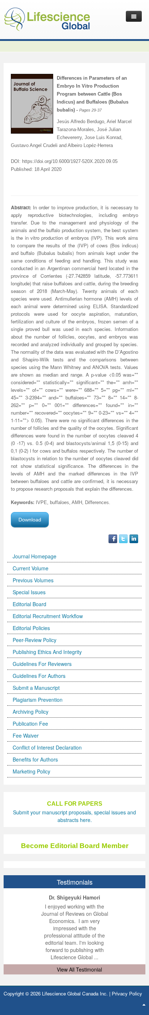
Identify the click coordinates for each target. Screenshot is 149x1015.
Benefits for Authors (35, 759)
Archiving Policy (30, 711)
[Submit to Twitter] (123, 538)
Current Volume (30, 568)
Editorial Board (29, 604)
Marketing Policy (31, 771)
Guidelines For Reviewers (42, 663)
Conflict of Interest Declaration (47, 747)
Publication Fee (30, 723)
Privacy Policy (127, 993)
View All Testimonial (79, 969)
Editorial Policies (31, 628)
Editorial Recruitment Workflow (48, 616)
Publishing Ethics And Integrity (47, 651)
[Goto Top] (143, 1004)
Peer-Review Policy (34, 639)
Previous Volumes (33, 580)
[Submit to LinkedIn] (133, 538)
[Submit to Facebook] (112, 538)
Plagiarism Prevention (38, 699)
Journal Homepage (34, 556)
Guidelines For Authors (39, 675)
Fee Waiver (26, 735)
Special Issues (29, 592)
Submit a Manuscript (36, 687)
